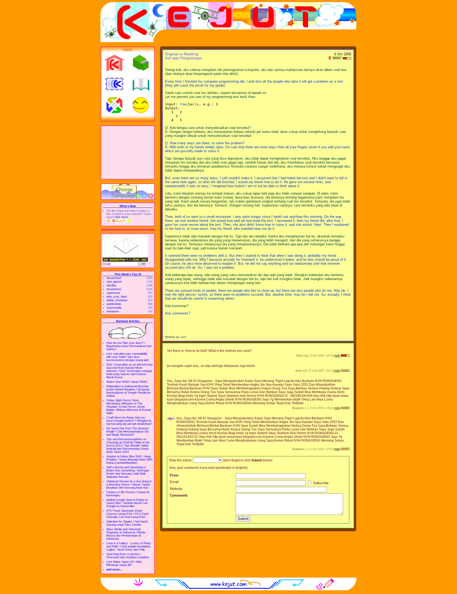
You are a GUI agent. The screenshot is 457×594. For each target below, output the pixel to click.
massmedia (114, 307)
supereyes (113, 292)
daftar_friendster (117, 300)
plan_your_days (117, 296)
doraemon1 (114, 289)
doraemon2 (114, 278)
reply (337, 355)
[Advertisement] (127, 152)
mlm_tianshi (114, 281)
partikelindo (114, 303)
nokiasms (113, 311)
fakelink (111, 285)
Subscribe (320, 483)
